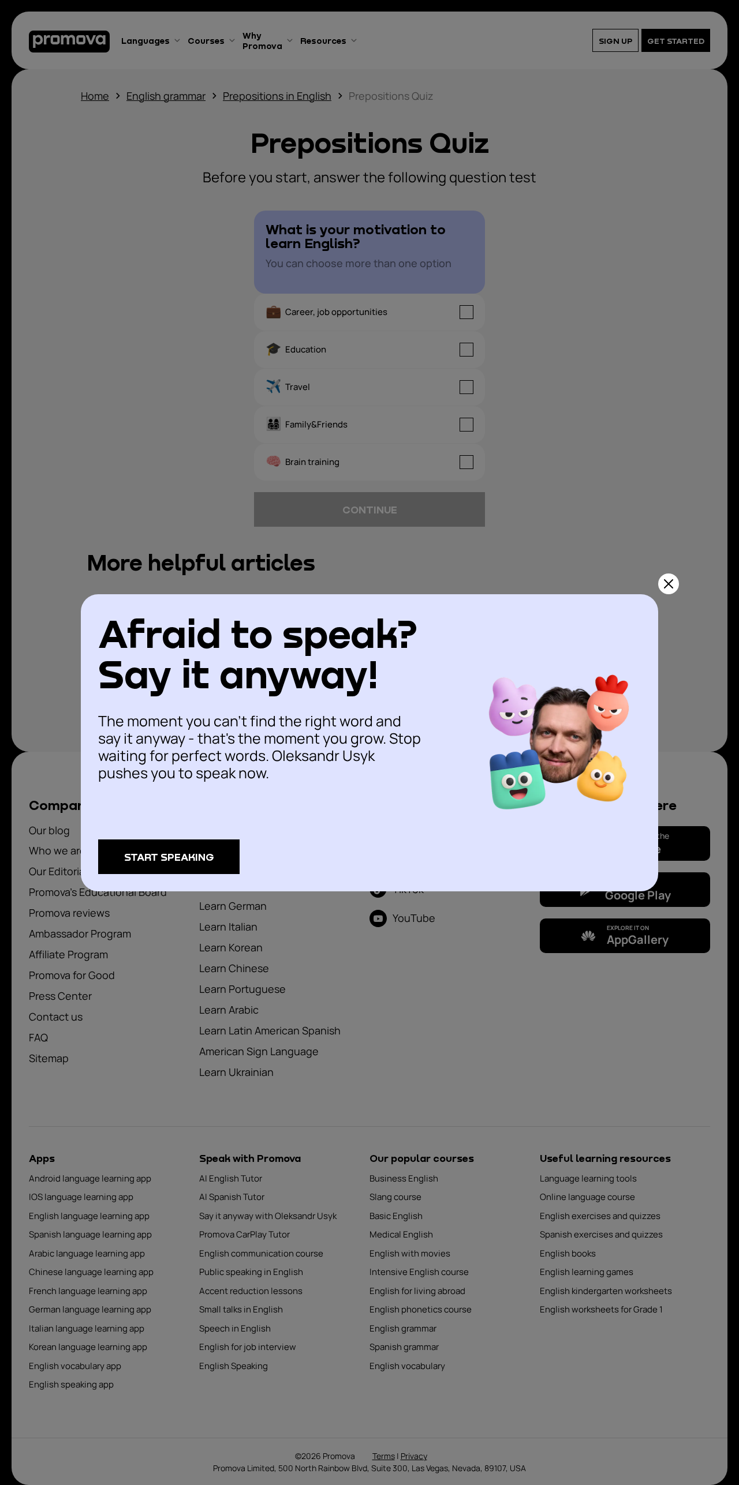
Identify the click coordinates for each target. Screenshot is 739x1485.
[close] (668, 583)
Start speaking (169, 856)
